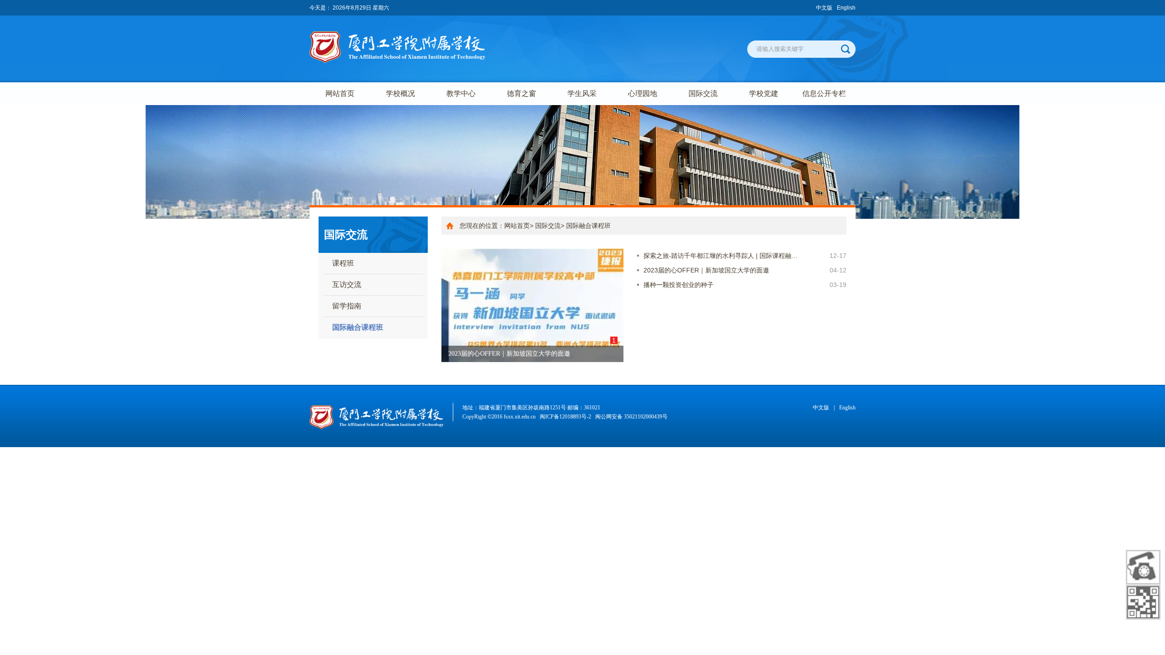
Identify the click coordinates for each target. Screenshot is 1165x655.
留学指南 (346, 306)
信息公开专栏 (824, 93)
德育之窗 (521, 93)
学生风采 (582, 93)
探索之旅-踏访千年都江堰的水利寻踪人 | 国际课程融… (720, 255)
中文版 (824, 8)
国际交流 (703, 93)
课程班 (343, 263)
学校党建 (763, 93)
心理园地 (642, 93)
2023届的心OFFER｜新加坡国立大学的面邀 (706, 270)
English (846, 8)
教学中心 (461, 93)
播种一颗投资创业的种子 (678, 284)
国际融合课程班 (357, 327)
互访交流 (346, 284)
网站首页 (340, 93)
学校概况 (400, 93)
